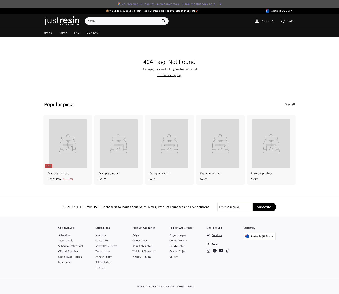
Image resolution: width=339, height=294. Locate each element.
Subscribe (64, 235)
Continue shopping (169, 75)
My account (65, 262)
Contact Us (101, 240)
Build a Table (177, 246)
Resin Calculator (141, 246)
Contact (93, 32)
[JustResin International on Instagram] (208, 251)
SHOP (63, 32)
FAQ (77, 32)
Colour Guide (140, 240)
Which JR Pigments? (144, 251)
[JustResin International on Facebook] (215, 251)
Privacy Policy (103, 256)
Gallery (174, 256)
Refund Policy (103, 262)
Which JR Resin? (141, 256)
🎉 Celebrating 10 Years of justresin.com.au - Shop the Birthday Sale (166, 4)
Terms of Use (102, 251)
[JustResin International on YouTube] (221, 251)
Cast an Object (178, 251)
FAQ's (135, 235)
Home (48, 32)
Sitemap (100, 267)
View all (290, 104)
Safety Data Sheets (106, 246)
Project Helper (178, 235)
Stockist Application (70, 256)
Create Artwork (178, 240)
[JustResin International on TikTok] (227, 251)
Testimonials (65, 240)
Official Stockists (68, 251)
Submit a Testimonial (70, 246)
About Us (100, 235)
